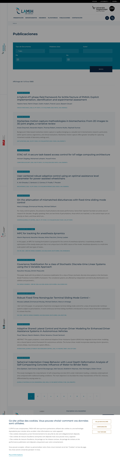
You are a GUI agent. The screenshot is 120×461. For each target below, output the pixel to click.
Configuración (102, 427)
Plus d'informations (16, 455)
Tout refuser (102, 432)
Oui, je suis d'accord (101, 421)
